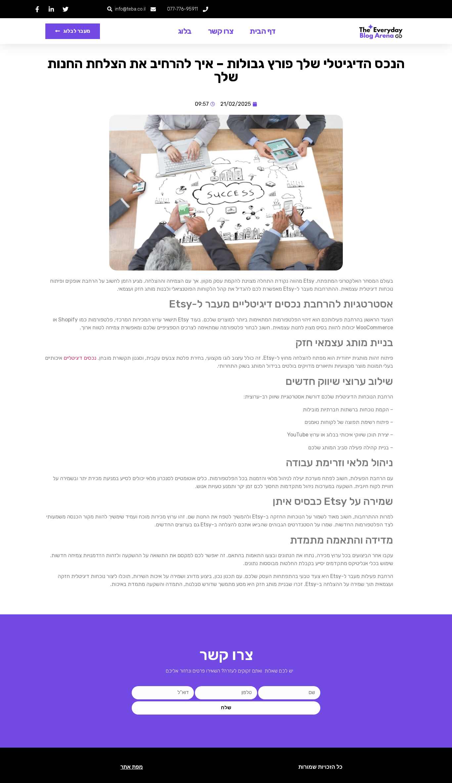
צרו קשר (221, 31)
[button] (110, 9)
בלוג (185, 31)
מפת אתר (131, 767)
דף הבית (263, 31)
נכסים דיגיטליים (80, 358)
